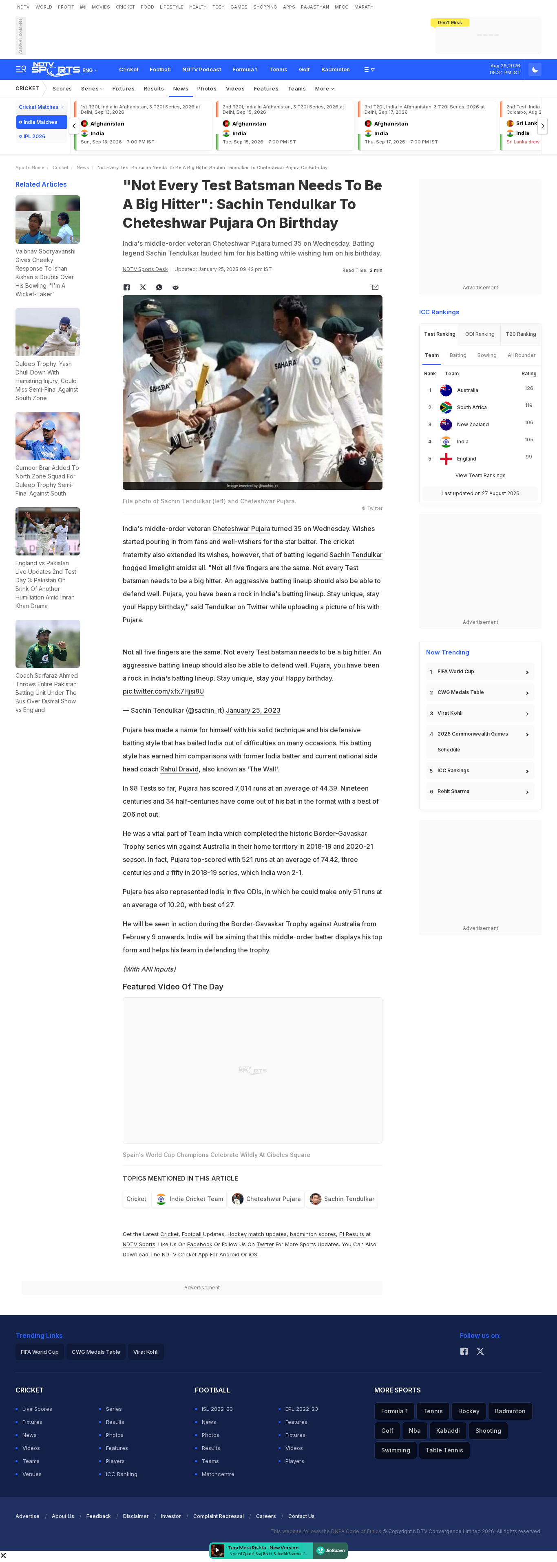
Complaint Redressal (218, 1516)
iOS (253, 1254)
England (466, 459)
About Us (63, 1516)
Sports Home (29, 167)
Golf (304, 69)
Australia (467, 390)
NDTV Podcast (201, 69)
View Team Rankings (480, 475)
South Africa (472, 407)
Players (115, 1461)
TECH (218, 7)
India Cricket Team (196, 1198)
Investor (171, 1516)
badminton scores (313, 1234)
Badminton (335, 69)
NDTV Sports (139, 1244)
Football (160, 69)
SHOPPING (265, 7)
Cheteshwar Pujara (241, 528)
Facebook (199, 1244)
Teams (296, 88)
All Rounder (522, 355)
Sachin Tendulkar (355, 555)
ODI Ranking (480, 334)
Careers (266, 1516)
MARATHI (364, 7)
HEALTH (198, 7)
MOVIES (101, 7)
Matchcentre (218, 1474)
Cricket (128, 69)
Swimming (395, 1450)
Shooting (488, 1430)
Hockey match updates (257, 1234)
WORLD (43, 7)
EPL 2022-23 (301, 1409)
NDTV (23, 7)
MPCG (342, 7)
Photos (207, 88)
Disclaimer (136, 1516)
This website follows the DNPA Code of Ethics (326, 1531)
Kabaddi (448, 1430)
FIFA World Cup (456, 671)
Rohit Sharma (453, 791)
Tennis (278, 69)
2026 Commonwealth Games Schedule (473, 742)
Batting (458, 355)
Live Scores (37, 1409)
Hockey (469, 1411)
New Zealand (473, 424)
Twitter (265, 1244)
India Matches (40, 122)
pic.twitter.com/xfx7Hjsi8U (163, 691)
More (323, 88)
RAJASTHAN (315, 7)
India (463, 441)
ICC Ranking (121, 1474)
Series (90, 88)
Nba (415, 1430)
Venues (32, 1474)
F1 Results (352, 1234)
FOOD (147, 7)
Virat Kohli (450, 713)
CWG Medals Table (461, 692)
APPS (289, 7)
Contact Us (301, 1516)
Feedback (98, 1516)
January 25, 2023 (253, 710)
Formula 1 (245, 69)
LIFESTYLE (171, 7)
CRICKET (125, 7)
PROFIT (66, 7)
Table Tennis (444, 1450)
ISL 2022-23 (217, 1409)
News (181, 88)
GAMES (239, 7)
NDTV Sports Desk (145, 269)
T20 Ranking (521, 334)
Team (432, 355)
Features (266, 88)
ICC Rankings (453, 770)
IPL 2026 (34, 136)
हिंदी (83, 7)
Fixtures (124, 88)
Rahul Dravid (179, 769)
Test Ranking (439, 334)
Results (154, 88)
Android (229, 1254)
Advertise (27, 1516)
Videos (235, 88)
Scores (62, 88)
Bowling (487, 355)
